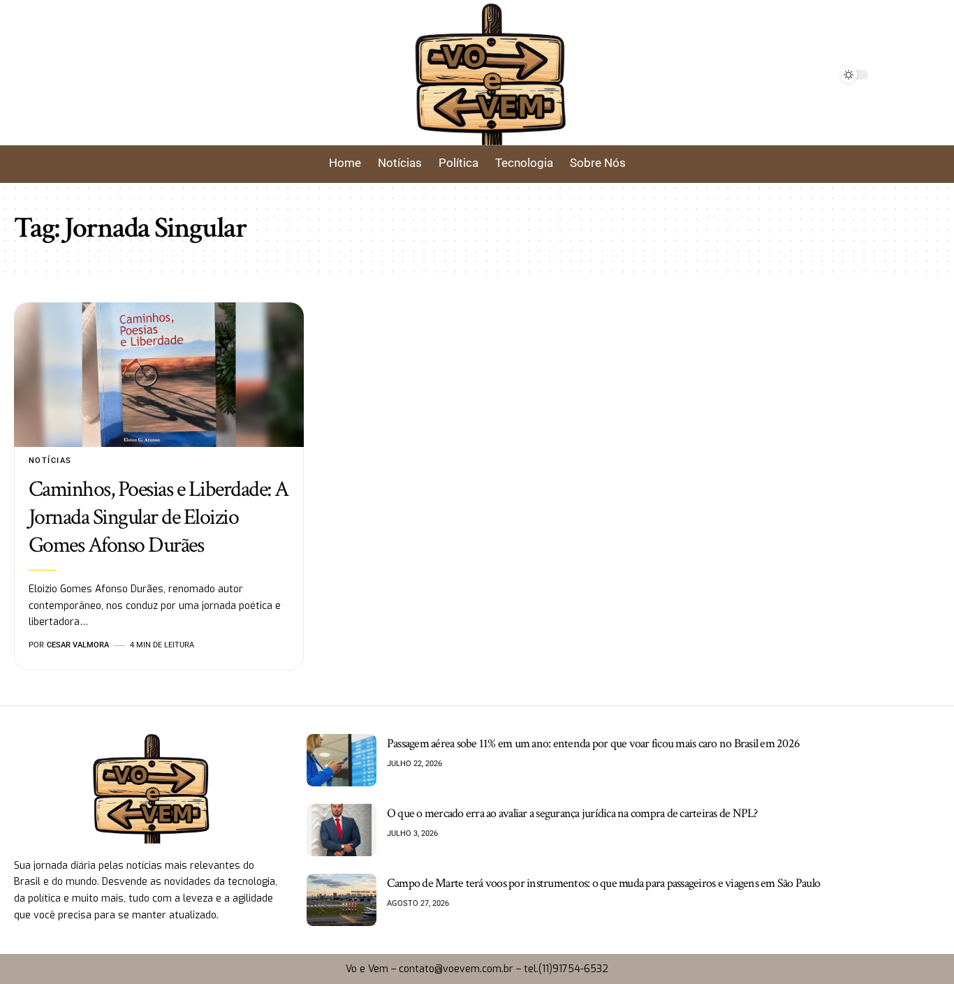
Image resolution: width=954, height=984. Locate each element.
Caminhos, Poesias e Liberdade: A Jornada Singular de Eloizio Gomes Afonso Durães (158, 517)
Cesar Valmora (78, 644)
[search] (178, 75)
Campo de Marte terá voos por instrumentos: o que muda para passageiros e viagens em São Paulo (603, 883)
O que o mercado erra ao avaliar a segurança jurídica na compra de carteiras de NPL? (572, 813)
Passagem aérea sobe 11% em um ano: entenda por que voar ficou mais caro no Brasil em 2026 (593, 743)
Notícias (50, 460)
